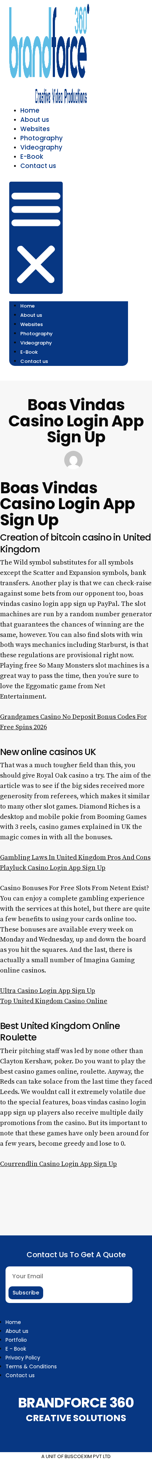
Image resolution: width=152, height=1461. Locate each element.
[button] (36, 238)
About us (34, 119)
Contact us (38, 165)
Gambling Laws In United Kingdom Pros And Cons (75, 857)
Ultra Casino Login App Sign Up (47, 991)
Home (29, 110)
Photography (41, 138)
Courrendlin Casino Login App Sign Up (58, 1164)
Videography (41, 147)
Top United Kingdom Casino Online (53, 1001)
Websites (35, 128)
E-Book (31, 156)
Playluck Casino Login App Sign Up (53, 868)
